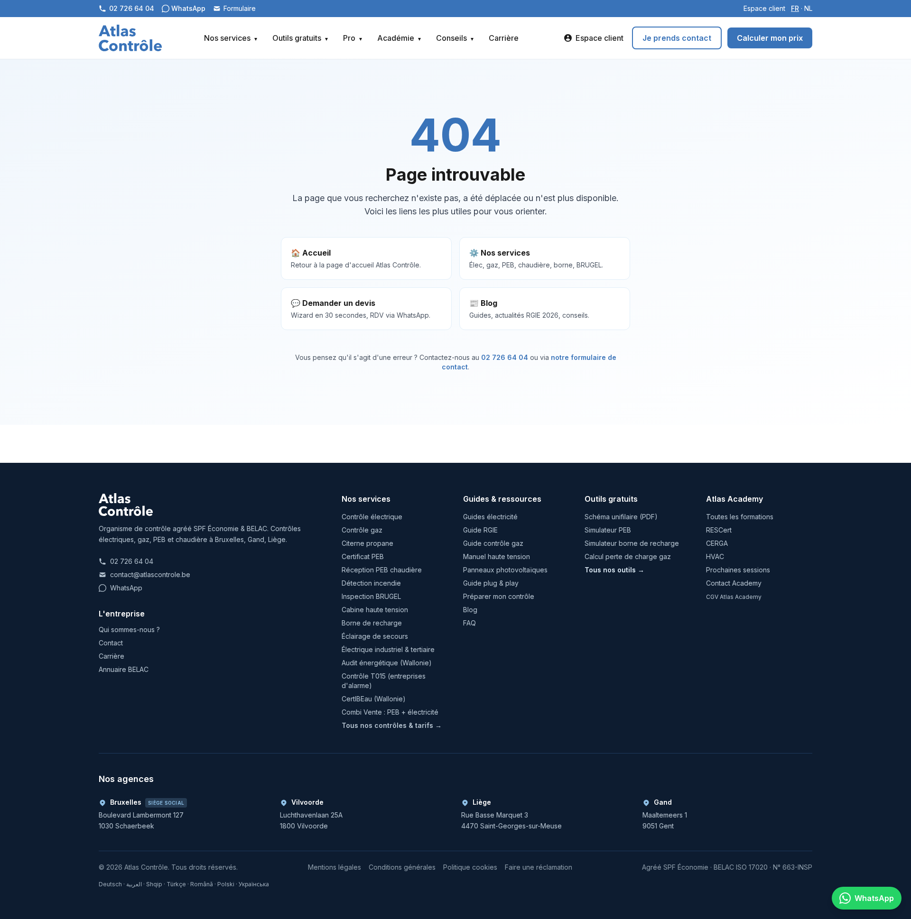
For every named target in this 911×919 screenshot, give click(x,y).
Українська (254, 884)
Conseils (455, 38)
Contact (111, 643)
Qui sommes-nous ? (129, 629)
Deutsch (110, 884)
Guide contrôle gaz (493, 543)
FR (795, 8)
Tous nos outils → (614, 570)
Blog (470, 610)
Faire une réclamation (538, 867)
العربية (134, 884)
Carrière (504, 38)
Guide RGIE (480, 530)
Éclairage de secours (375, 636)
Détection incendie (371, 583)
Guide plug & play (491, 583)
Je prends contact (676, 38)
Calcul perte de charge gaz (628, 556)
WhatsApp (126, 588)
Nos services (230, 38)
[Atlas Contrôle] (130, 38)
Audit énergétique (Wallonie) (387, 663)
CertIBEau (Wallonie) (374, 699)
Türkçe (176, 884)
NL (808, 8)
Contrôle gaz (362, 530)
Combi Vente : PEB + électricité (390, 712)
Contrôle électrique (372, 517)
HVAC (715, 556)
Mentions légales (334, 867)
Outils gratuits (300, 38)
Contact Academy (734, 583)
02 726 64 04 (504, 357)
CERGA (717, 543)
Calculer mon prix (770, 38)
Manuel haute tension (496, 556)
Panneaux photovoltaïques (505, 570)
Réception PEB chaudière (382, 570)
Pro (352, 38)
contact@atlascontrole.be (150, 574)
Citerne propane (367, 543)
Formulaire (239, 8)
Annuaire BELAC (124, 669)
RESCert (719, 530)
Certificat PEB (363, 556)
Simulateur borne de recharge (632, 543)
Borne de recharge (372, 623)
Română (201, 884)
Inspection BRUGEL (371, 596)
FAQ (469, 623)
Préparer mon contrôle (498, 596)
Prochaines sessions (738, 570)
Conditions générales (402, 867)
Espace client (764, 8)
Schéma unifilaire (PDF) (621, 517)
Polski (225, 884)
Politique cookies (470, 867)
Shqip (154, 884)
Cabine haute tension (375, 610)
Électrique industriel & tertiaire (388, 649)
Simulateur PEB (608, 530)
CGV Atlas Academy (734, 596)
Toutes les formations (739, 517)
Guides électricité (490, 517)
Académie (399, 38)
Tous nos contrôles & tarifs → (392, 725)
